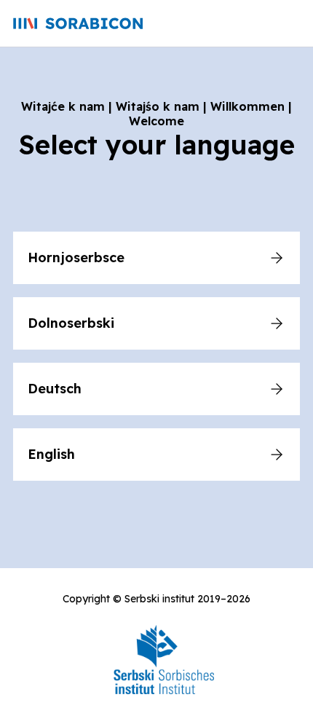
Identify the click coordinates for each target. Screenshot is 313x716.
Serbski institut (159, 598)
